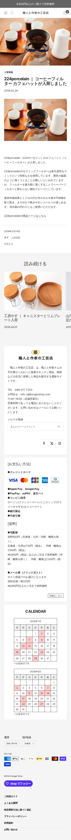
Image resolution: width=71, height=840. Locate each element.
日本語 (27, 743)
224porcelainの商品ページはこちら (25, 215)
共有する (8, 243)
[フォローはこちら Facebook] (44, 443)
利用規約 (8, 822)
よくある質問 (11, 803)
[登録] (58, 426)
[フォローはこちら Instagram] (59, 443)
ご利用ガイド (11, 796)
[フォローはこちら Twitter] (52, 443)
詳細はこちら (55, 595)
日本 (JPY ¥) (11, 743)
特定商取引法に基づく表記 (17, 809)
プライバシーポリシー (15, 816)
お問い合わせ (11, 829)
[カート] (65, 12)
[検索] (12, 12)
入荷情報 (8, 72)
